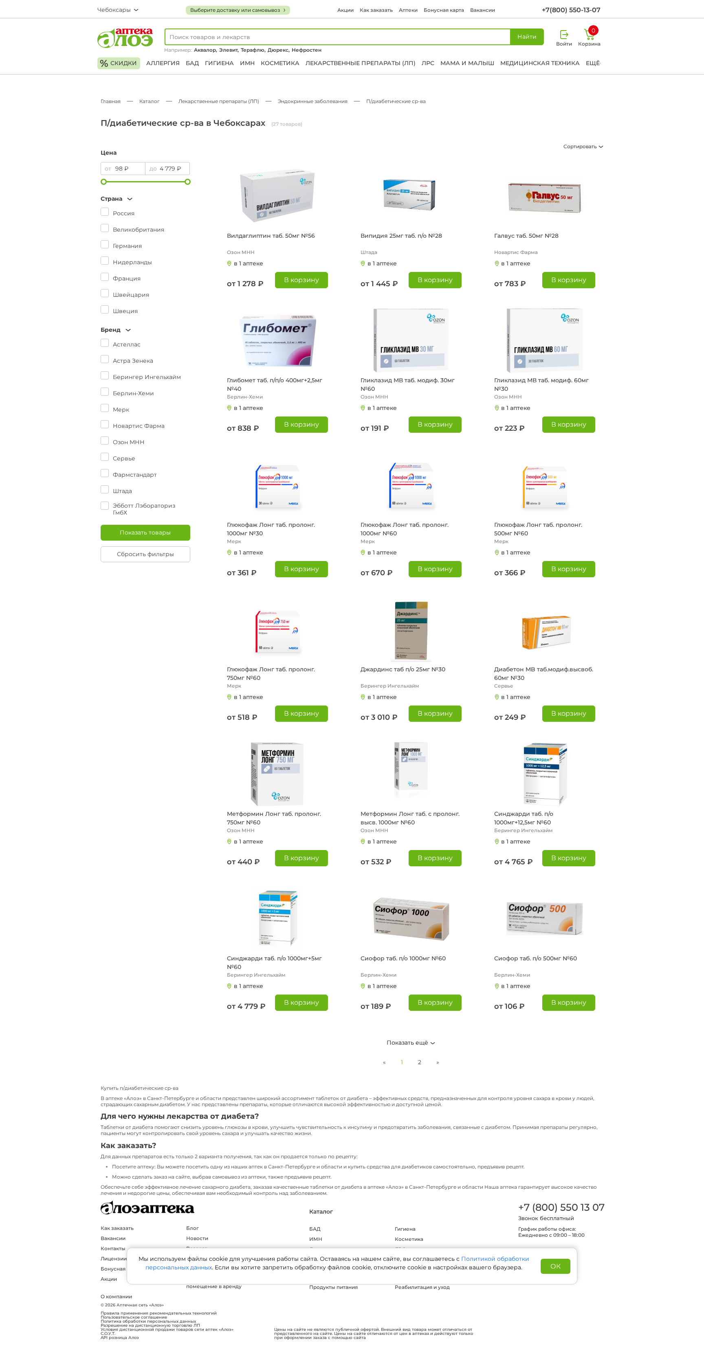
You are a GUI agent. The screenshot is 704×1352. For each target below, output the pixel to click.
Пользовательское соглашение (134, 1317)
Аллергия (163, 63)
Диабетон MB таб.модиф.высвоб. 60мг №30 (543, 673)
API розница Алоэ (120, 1338)
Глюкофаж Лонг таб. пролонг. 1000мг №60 (405, 529)
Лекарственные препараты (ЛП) (361, 63)
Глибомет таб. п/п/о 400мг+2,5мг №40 (274, 384)
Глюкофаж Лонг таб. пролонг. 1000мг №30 (271, 529)
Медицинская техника (540, 63)
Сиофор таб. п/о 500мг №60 (535, 958)
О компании (116, 1296)
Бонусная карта (444, 10)
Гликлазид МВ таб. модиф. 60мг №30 (541, 384)
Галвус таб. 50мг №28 (526, 235)
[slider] (104, 182)
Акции (345, 10)
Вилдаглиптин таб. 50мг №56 (271, 235)
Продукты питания (333, 1287)
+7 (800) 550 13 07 (561, 1207)
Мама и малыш (467, 63)
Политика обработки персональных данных (148, 1321)
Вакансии (482, 10)
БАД (192, 63)
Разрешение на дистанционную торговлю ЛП (150, 1326)
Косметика (280, 63)
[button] (145, 198)
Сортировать (580, 146)
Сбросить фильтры (145, 554)
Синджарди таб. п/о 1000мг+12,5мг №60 (523, 818)
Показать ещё (408, 1042)
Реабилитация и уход (422, 1287)
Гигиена (219, 63)
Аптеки (408, 10)
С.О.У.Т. (108, 1334)
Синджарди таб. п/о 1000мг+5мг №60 (274, 963)
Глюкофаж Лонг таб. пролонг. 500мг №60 (538, 529)
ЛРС (428, 63)
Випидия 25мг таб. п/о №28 (401, 235)
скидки (118, 63)
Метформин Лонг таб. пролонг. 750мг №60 (274, 818)
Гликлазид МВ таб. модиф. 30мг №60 (408, 384)
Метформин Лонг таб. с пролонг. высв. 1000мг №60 (410, 818)
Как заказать (376, 10)
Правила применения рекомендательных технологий (159, 1313)
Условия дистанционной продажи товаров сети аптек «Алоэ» (167, 1330)
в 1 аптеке (248, 263)
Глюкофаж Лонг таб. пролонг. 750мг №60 (271, 673)
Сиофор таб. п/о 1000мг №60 (403, 958)
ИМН (247, 63)
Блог (192, 1228)
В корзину (301, 280)
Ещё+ (594, 63)
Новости (197, 1238)
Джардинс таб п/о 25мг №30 (403, 669)
